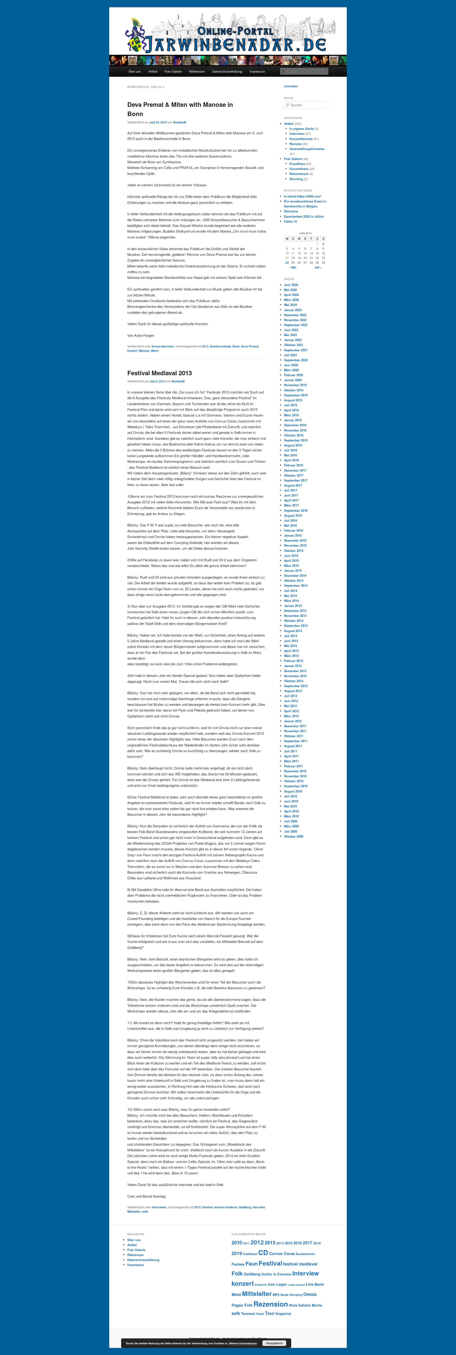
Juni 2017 (291, 495)
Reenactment (299, 173)
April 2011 (291, 756)
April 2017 (291, 500)
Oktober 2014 (293, 580)
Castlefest (250, 1254)
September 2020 (296, 360)
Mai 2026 (290, 289)
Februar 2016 (293, 530)
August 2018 (293, 445)
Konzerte (261, 1285)
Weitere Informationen (243, 1343)
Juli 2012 (290, 696)
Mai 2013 (290, 645)
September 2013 (296, 625)
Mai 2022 (290, 335)
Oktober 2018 (293, 435)
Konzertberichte (163, 346)
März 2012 (291, 716)
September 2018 (296, 440)
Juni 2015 (291, 555)
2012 (257, 1242)
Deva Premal (250, 346)
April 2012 (291, 711)
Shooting (296, 179)
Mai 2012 (290, 705)
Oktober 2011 (293, 736)
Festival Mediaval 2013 (159, 372)
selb (145, 1211)
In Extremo (282, 1274)
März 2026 (291, 299)
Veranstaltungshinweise (307, 148)
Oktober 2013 (293, 620)
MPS (276, 1294)
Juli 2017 (290, 490)
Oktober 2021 (293, 344)
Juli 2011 (290, 751)
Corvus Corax (282, 1253)
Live (310, 1284)
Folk (237, 1273)
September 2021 (296, 350)
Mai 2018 (290, 455)
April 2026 (291, 294)
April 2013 (291, 650)
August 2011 (293, 746)
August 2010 (293, 791)
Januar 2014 (293, 605)
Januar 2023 (293, 310)
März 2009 (291, 826)
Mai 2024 (290, 304)
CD (263, 1252)
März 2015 (291, 565)
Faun (252, 1263)
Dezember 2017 (295, 470)
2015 (288, 1243)
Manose (144, 350)
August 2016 (293, 515)
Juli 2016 (290, 520)
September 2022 (296, 325)
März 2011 (291, 761)
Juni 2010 (291, 801)
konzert (132, 350)
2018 (317, 1243)
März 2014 (291, 600)
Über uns (134, 71)
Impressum (257, 71)
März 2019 (291, 415)
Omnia (310, 1294)
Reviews (296, 143)
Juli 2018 (290, 450)
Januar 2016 (293, 535)
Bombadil (179, 122)
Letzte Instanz (296, 1284)
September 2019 (296, 395)
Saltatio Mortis (310, 1305)
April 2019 (291, 410)
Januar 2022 (293, 340)
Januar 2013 (293, 665)
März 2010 (291, 816)
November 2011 (295, 731)
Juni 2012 (291, 701)
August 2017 (293, 485)
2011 (246, 1243)
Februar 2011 (293, 766)
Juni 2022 (291, 330)
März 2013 (291, 655)
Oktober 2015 (293, 550)
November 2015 (295, 545)
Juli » (318, 267)
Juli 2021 (290, 355)
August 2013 (293, 630)
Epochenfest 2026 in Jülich (304, 216)
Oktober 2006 (293, 836)
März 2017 (291, 505)
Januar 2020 (293, 380)
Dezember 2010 (295, 771)
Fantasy (238, 1264)
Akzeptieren (274, 1343)
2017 (307, 1243)
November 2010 (295, 776)
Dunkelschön (305, 1254)
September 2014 (296, 585)
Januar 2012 (293, 721)
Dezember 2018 (295, 425)
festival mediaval (225, 1207)
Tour (269, 1313)
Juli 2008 (290, 831)
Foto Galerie (173, 71)
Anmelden (291, 86)
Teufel (260, 1314)
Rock (293, 1305)
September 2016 (296, 510)
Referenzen (197, 71)
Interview (258, 1207)
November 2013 (295, 615)
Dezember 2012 (295, 671)
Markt (319, 1284)
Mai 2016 (290, 525)
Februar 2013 (293, 660)
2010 (237, 1242)
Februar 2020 (293, 375)
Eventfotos (297, 163)
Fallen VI (290, 221)
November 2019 (295, 385)
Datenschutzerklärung (227, 71)
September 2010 (296, 786)
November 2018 (295, 430)
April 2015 (291, 560)
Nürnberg (296, 1295)
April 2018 (291, 460)
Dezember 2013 (295, 610)
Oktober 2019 (293, 390)
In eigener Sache (302, 128)
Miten (154, 350)
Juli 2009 (290, 821)
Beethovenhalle (220, 346)
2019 (237, 1253)
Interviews (159, 1207)
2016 (297, 1243)
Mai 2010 (290, 806)
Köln (271, 1284)
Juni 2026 (291, 284)
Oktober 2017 (293, 475)
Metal (236, 1294)
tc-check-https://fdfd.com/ (302, 196)
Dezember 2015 (295, 540)
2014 (280, 1243)
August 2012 (293, 691)
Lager (281, 1284)
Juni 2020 (291, 365)
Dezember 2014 (295, 575)
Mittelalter (134, 1211)
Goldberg (245, 1207)
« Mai (292, 267)
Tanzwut (248, 1313)
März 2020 (291, 370)
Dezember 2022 (295, 315)
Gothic (266, 1274)
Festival (207, 1207)
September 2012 (296, 686)
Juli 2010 (290, 796)
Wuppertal (283, 1313)
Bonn (236, 346)
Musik (284, 1295)
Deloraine (291, 211)
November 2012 (295, 676)
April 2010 (291, 811)
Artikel (152, 71)
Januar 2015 (293, 570)
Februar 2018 (293, 465)
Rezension (270, 1304)
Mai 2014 (290, 595)
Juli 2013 (290, 635)
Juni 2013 (291, 640)
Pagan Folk (242, 1305)
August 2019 (293, 400)
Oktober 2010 (293, 781)
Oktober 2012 (293, 681)
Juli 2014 (290, 590)
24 (287, 262)
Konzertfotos (299, 168)
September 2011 (296, 741)
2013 (205, 346)
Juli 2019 (290, 405)
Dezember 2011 (295, 726)
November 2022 (295, 320)
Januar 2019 (293, 420)
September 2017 (296, 480)
